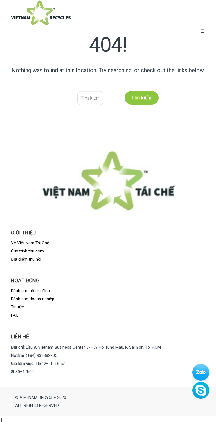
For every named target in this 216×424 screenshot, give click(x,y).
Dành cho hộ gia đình (30, 290)
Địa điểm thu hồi (26, 259)
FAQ (15, 315)
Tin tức (17, 307)
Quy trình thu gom (27, 251)
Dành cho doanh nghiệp (32, 298)
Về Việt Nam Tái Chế (30, 242)
